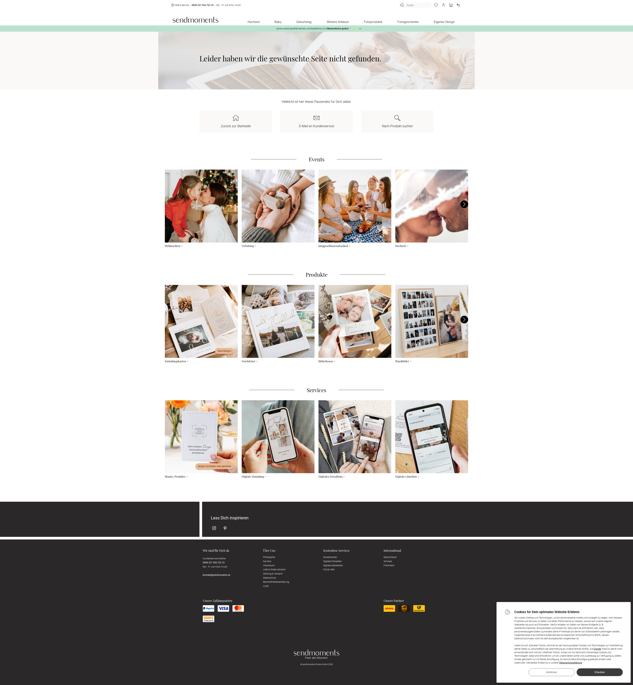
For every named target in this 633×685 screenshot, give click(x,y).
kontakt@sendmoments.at (216, 574)
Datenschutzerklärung (570, 662)
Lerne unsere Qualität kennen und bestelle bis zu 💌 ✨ (315, 28)
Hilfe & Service (182, 5)
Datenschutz (269, 577)
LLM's (266, 585)
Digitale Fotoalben (332, 561)
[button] (443, 5)
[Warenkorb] (451, 5)
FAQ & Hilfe (328, 569)
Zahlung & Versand (273, 573)
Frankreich (389, 565)
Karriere (267, 561)
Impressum (269, 565)
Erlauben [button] (600, 672)
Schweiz (388, 561)
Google (597, 648)
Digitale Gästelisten (333, 565)
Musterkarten (330, 557)
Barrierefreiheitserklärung (276, 581)
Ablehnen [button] (551, 672)
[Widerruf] (458, 5)
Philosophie (269, 557)
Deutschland (390, 557)
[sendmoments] (195, 20)
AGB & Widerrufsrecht (274, 569)
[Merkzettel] (436, 5)
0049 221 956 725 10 (202, 5)
